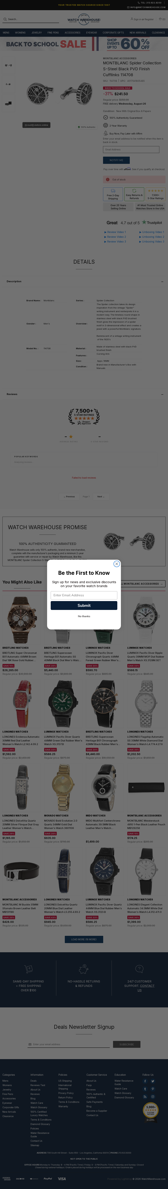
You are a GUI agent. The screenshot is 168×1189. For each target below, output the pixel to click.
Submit (84, 605)
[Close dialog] (117, 564)
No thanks (84, 616)
